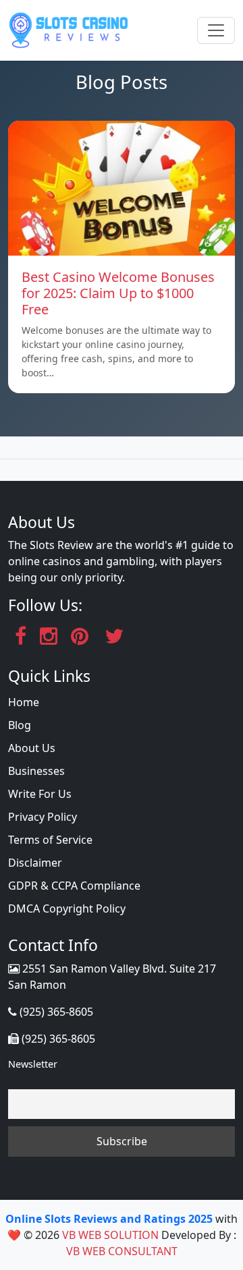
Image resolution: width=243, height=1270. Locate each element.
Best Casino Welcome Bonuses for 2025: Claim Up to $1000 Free (118, 293)
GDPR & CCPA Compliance (74, 885)
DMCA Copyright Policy (67, 908)
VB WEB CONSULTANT (122, 1251)
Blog (19, 725)
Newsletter (32, 1064)
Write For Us (40, 793)
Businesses (36, 770)
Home (23, 702)
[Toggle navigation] (216, 30)
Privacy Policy (42, 816)
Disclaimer (35, 862)
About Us (31, 748)
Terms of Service (50, 839)
